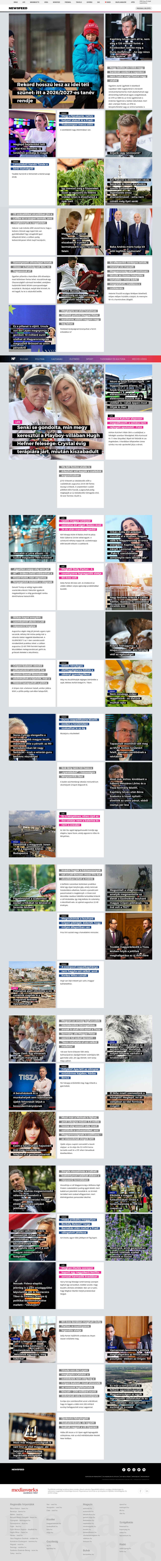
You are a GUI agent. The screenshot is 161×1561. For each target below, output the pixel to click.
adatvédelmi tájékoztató (93, 1476)
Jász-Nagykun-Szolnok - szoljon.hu (24, 1538)
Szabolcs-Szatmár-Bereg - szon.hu (24, 1550)
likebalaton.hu (88, 1520)
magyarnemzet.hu (54, 1523)
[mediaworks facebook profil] (140, 1491)
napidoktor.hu (88, 1523)
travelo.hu (87, 1529)
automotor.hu (88, 1511)
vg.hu (49, 1545)
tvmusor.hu (87, 1541)
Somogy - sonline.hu (18, 1547)
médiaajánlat (145, 1476)
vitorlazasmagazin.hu (91, 1535)
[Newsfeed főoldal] (18, 1469)
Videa (46, 2)
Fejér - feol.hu (15, 1526)
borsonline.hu (88, 1554)
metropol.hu (124, 1507)
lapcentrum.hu (125, 1535)
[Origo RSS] (144, 1469)
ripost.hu (122, 1504)
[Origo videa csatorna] (138, 1469)
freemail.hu (123, 1526)
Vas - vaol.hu (52, 1504)
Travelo (79, 2)
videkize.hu (87, 1538)
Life (24, 2)
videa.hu (122, 1532)
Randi (109, 2)
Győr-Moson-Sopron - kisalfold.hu (23, 1529)
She (98, 2)
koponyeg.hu (124, 1529)
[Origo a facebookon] (123, 1469)
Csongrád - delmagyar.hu (20, 1520)
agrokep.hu (51, 1548)
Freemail (68, 2)
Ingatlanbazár (120, 2)
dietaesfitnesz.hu (89, 1532)
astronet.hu (87, 1508)
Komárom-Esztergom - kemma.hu (23, 1541)
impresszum (135, 1476)
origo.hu (50, 1532)
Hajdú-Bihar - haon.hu (19, 1532)
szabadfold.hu (52, 1526)
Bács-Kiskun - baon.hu (19, 1508)
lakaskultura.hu (89, 1514)
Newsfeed (56, 2)
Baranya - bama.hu (17, 1511)
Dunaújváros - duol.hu (19, 1523)
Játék (133, 2)
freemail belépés (144, 8)
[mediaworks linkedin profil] (146, 1491)
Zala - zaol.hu (52, 1510)
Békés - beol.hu (16, 1514)
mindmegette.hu (89, 1526)
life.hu (121, 1510)
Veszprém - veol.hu (54, 1507)
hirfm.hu (122, 1551)
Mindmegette (34, 2)
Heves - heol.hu (16, 1535)
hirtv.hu (49, 1529)
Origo (16, 2)
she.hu (122, 1513)
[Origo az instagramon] (133, 1469)
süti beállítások (125, 1476)
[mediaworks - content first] (25, 1491)
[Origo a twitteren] (128, 1469)
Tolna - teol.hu (15, 1553)
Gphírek (89, 2)
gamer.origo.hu (89, 1517)
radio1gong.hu (125, 1548)
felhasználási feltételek (111, 1476)
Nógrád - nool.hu (17, 1544)
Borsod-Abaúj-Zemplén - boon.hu (23, 1517)
